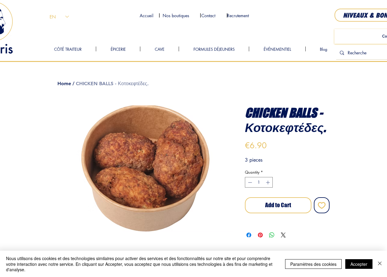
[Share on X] (283, 235)
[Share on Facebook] (248, 235)
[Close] (379, 264)
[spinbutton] (259, 182)
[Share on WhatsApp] (271, 235)
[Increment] (268, 182)
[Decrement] (249, 182)
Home (64, 83)
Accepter (358, 264)
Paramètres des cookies (313, 264)
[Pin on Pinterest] (260, 235)
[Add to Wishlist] (322, 205)
